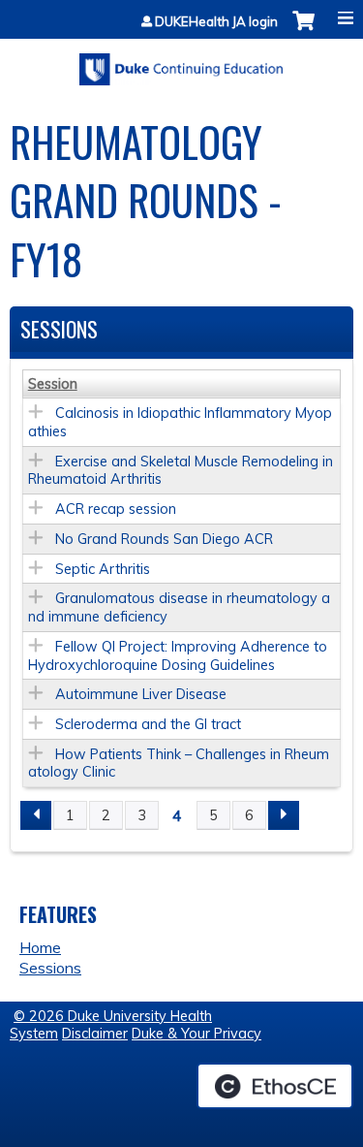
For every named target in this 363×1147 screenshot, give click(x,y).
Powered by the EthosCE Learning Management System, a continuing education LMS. (275, 1086)
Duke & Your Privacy (196, 1033)
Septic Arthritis (102, 569)
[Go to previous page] (35, 815)
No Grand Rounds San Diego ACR (164, 539)
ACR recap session (115, 509)
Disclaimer (95, 1033)
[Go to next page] (283, 815)
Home (40, 947)
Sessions (50, 967)
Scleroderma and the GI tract (148, 724)
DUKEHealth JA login (216, 22)
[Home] (181, 62)
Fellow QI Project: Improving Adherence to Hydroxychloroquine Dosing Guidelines (177, 656)
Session (52, 384)
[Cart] (303, 30)
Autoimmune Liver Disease (141, 694)
